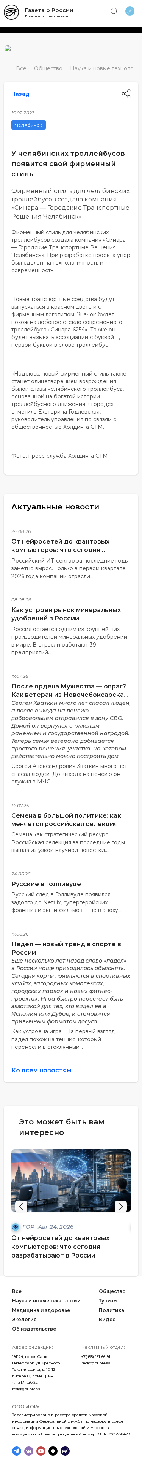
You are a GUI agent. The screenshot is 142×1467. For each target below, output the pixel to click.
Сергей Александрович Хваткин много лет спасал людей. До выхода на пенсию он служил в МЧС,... (69, 774)
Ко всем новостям (41, 1070)
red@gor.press (26, 1388)
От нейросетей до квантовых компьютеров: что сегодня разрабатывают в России (60, 550)
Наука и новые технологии (46, 1300)
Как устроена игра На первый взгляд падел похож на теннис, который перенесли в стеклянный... (63, 1039)
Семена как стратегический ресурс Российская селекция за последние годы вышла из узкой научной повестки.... (68, 842)
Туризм (108, 1300)
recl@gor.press (96, 1363)
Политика (111, 1310)
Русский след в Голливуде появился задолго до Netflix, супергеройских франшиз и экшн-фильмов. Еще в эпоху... (66, 902)
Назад (20, 93)
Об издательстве (34, 1329)
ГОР (29, 1226)
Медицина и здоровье (41, 1310)
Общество (48, 68)
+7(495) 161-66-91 (96, 1356)
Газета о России (49, 10)
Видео (107, 1319)
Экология (24, 1319)
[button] (121, 1207)
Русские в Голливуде (46, 884)
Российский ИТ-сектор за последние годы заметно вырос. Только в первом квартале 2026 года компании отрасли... (70, 568)
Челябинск (28, 125)
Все (21, 68)
